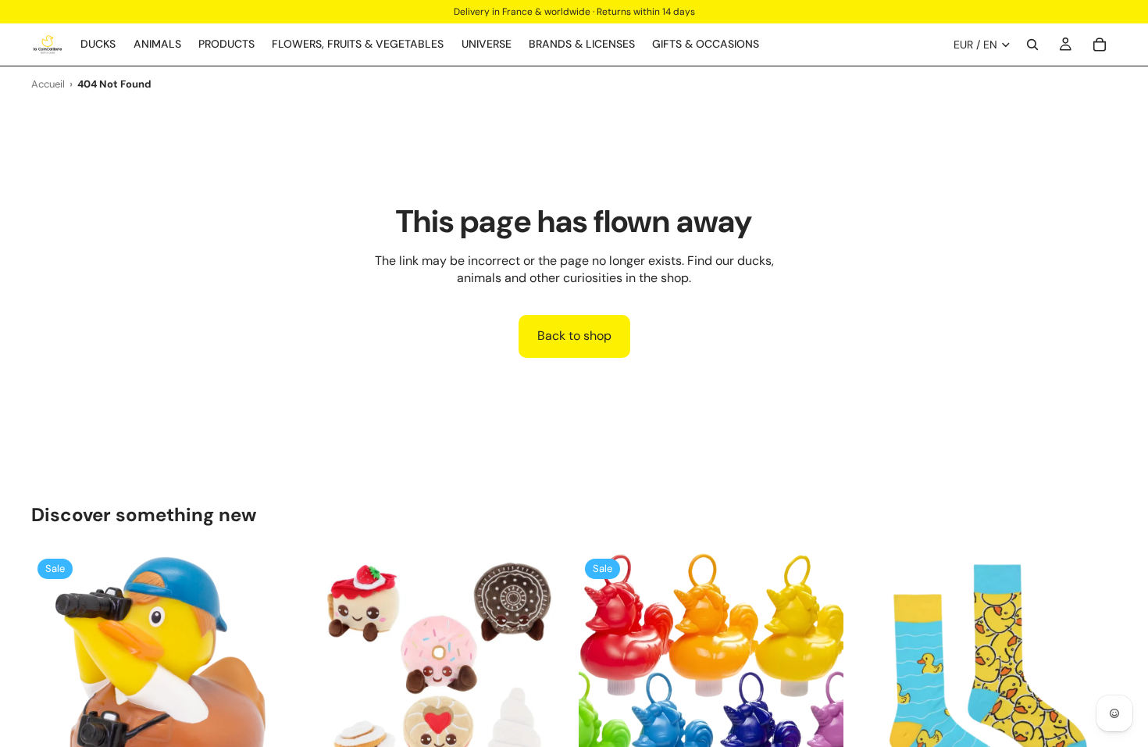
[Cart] (1099, 44)
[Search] (1032, 44)
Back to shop (574, 335)
